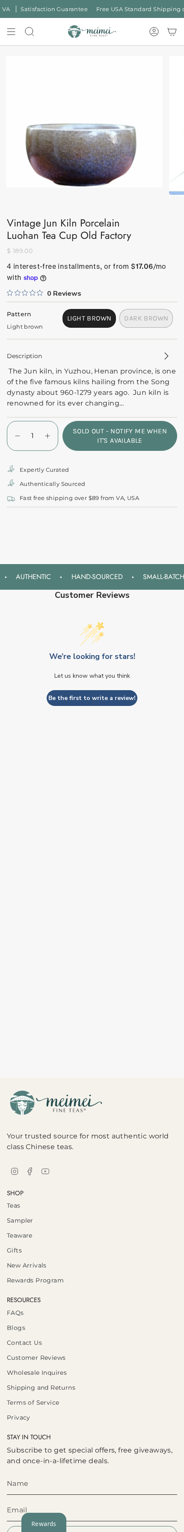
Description (24, 356)
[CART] (172, 31)
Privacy (18, 1417)
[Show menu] (11, 31)
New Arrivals (27, 1265)
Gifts (14, 1250)
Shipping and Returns (41, 1387)
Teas (14, 1205)
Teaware (20, 1235)
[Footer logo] (56, 1102)
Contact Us (24, 1343)
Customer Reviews (36, 1357)
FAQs (15, 1313)
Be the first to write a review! (92, 698)
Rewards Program (35, 1280)
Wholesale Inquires (37, 1372)
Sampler (20, 1220)
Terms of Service (33, 1402)
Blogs (16, 1328)
